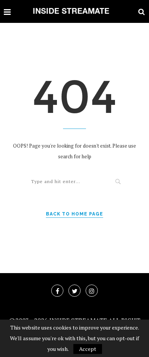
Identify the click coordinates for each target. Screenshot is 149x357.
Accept (87, 348)
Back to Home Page (74, 214)
